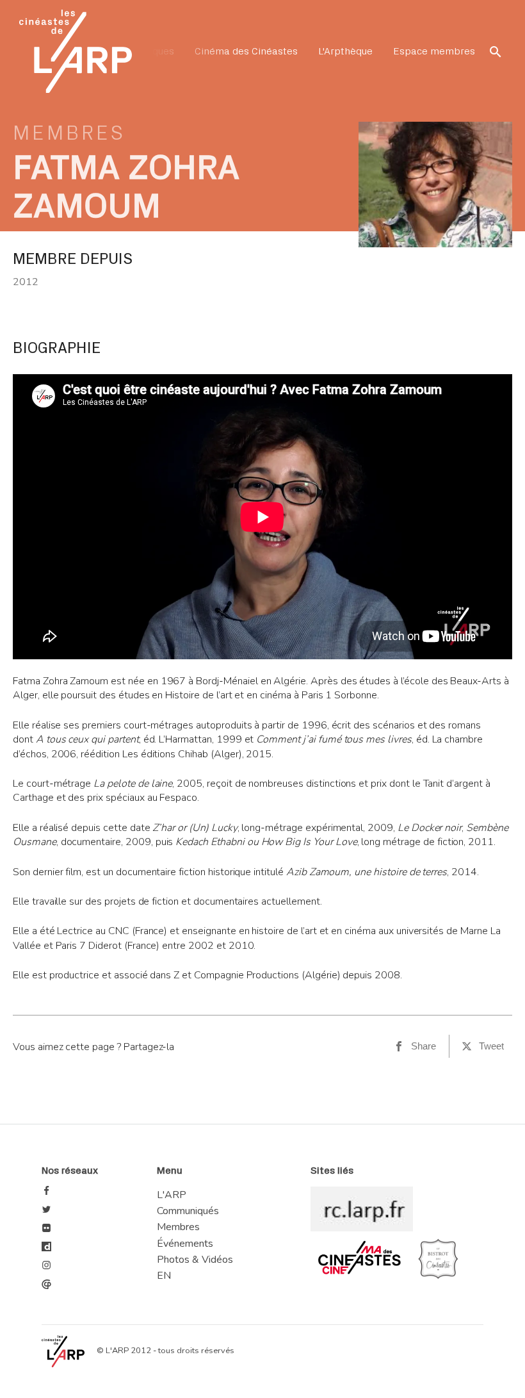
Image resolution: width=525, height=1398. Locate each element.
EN (164, 1276)
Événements (185, 1244)
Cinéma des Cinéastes (246, 51)
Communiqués (188, 1211)
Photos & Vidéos (195, 1260)
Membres (69, 133)
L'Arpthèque (345, 51)
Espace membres (434, 51)
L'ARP (171, 1195)
